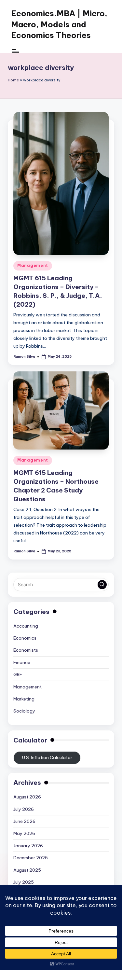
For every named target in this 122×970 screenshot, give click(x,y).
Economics (24, 638)
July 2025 (23, 882)
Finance (21, 662)
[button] (102, 584)
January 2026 (28, 846)
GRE (17, 674)
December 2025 (30, 858)
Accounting (25, 626)
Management (32, 265)
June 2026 (24, 821)
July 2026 (23, 809)
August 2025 (27, 870)
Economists (25, 650)
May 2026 (24, 833)
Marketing (23, 699)
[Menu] (15, 51)
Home (13, 80)
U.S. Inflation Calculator (47, 757)
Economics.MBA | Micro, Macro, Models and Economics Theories (59, 24)
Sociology (24, 711)
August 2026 (27, 797)
